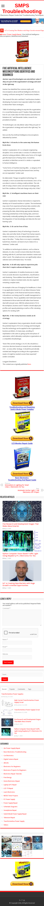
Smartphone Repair (10, 810)
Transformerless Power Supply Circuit (27, 710)
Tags (29, 689)
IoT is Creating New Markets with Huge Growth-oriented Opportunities (19, 584)
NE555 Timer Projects (11, 796)
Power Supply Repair (14, 34)
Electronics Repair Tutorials (13, 774)
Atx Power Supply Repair (12, 748)
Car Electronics (8, 755)
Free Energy (7, 777)
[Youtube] (24, 900)
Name (5, 639)
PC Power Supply (9, 799)
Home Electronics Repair (12, 781)
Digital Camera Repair (11, 759)
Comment (6, 608)
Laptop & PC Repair (10, 785)
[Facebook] (22, 900)
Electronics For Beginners (12, 766)
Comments (21, 689)
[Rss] (20, 900)
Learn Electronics (9, 792)
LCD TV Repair (8, 788)
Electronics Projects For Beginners (15, 770)
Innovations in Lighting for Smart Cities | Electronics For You (17, 485)
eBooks (6, 763)
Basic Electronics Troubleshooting (15, 752)
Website (5, 654)
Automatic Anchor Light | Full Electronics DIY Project (28, 490)
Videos (6, 825)
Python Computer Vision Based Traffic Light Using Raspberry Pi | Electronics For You (20, 555)
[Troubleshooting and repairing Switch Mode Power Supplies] (22, 51)
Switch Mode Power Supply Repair (15, 814)
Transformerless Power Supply (14, 821)
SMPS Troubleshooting (22, 8)
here (29, 364)
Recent (4, 689)
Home (4, 34)
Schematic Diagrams (10, 806)
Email (5, 647)
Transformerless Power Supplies (12, 694)
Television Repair (9, 817)
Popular (12, 689)
